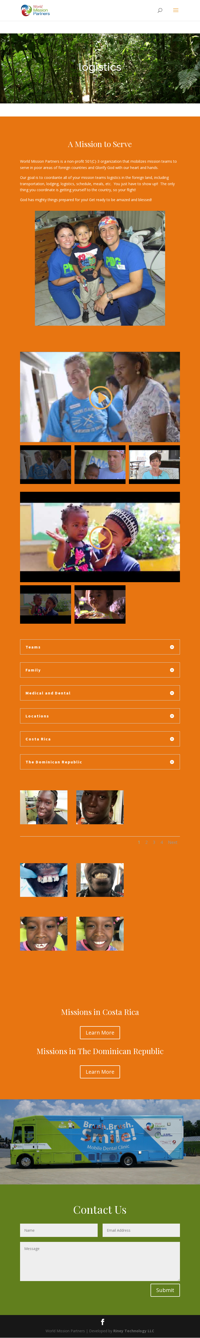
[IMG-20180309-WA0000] (43, 895)
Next (172, 842)
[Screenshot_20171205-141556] (100, 822)
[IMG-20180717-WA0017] (43, 949)
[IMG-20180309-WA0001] (100, 895)
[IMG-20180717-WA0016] (100, 949)
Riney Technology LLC (133, 1330)
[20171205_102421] (43, 822)
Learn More (100, 1032)
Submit (165, 1290)
